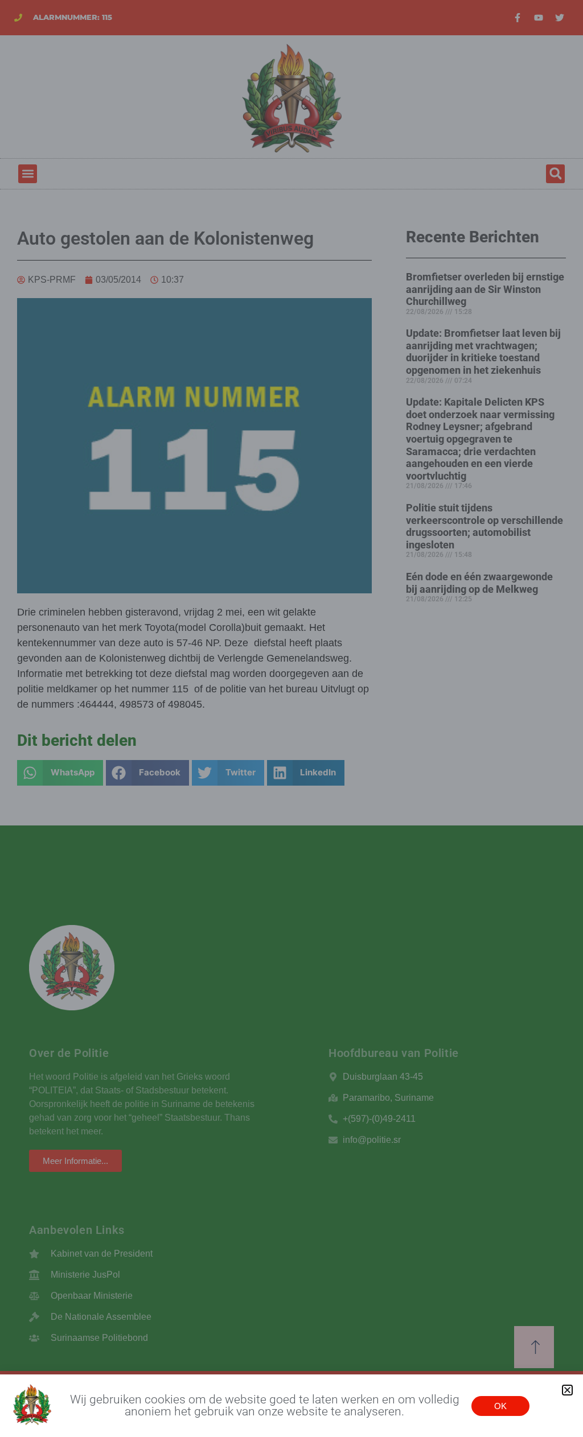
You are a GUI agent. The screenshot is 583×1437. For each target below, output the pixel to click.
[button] (567, 1390)
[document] (291, 718)
